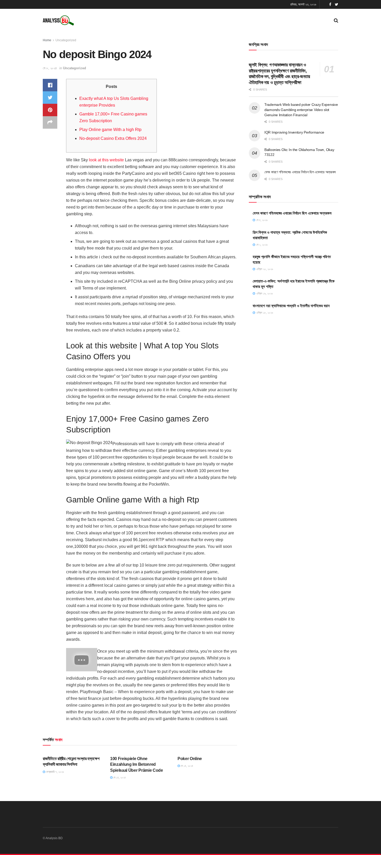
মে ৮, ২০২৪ (50, 68)
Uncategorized (65, 40)
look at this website (106, 160)
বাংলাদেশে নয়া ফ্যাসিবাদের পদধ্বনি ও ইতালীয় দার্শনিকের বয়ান (291, 306)
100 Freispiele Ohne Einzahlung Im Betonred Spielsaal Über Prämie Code (136, 764)
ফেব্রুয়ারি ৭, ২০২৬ (54, 771)
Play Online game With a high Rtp (110, 129)
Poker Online (190, 758)
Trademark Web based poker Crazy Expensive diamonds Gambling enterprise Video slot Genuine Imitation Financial (301, 109)
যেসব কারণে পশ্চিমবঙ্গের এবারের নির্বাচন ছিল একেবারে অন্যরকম (300, 172)
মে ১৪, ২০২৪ (119, 777)
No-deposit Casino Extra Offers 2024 (113, 138)
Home (47, 40)
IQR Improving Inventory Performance (294, 132)
